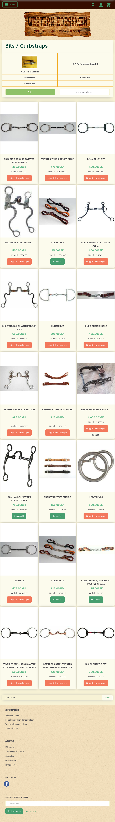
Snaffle (19, 580)
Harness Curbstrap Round (57, 409)
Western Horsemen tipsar (16, 724)
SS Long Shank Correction (19, 409)
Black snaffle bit (95, 663)
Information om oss (13, 715)
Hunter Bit (57, 325)
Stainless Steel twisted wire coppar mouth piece (57, 665)
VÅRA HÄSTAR (11, 728)
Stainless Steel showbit (19, 242)
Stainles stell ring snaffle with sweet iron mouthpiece (19, 665)
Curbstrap (57, 242)
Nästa (107, 697)
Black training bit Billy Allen (95, 244)
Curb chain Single (96, 325)
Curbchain (57, 580)
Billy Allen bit (96, 158)
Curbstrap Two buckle (57, 496)
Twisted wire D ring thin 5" (57, 158)
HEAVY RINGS (96, 496)
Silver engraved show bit (96, 409)
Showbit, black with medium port (19, 327)
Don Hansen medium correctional (19, 498)
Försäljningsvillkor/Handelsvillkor (19, 719)
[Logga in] (101, 4)
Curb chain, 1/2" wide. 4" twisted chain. (96, 582)
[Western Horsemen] (57, 24)
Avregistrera (31, 811)
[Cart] (108, 4)
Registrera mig (14, 811)
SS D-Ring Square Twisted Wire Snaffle (19, 160)
